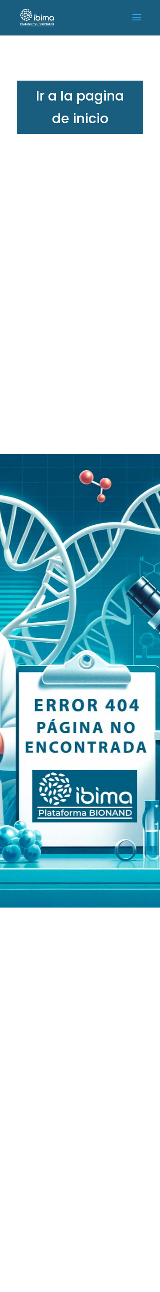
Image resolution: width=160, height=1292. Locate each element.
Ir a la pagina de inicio (80, 107)
